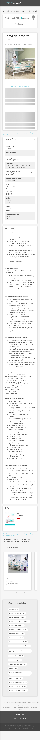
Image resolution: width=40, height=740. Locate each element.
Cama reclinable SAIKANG (16, 634)
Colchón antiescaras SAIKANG (17, 664)
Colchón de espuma (15, 660)
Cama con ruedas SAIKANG (17, 617)
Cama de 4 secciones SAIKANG (18, 629)
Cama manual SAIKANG (16, 638)
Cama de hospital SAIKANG (17, 613)
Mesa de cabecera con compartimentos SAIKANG (16, 673)
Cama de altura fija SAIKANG (17, 686)
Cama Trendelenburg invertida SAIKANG (18, 651)
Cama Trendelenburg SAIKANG (18, 642)
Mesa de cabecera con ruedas (18, 682)
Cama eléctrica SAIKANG (16, 625)
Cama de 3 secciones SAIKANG (18, 690)
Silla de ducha (13, 668)
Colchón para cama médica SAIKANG (19, 646)
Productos (19, 24)
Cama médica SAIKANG (16, 656)
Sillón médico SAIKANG (15, 678)
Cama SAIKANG (13, 609)
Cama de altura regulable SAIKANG (19, 621)
